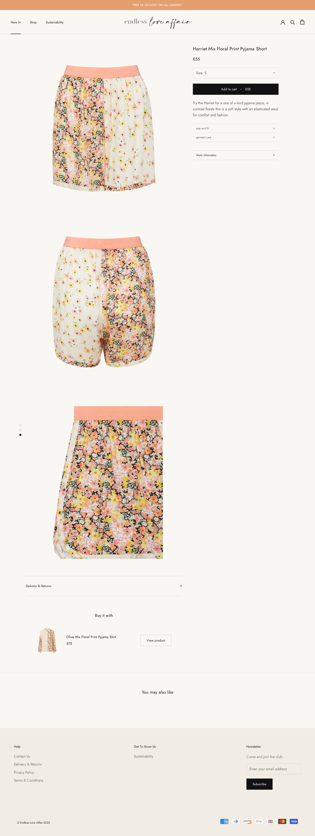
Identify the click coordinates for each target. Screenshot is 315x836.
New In (16, 22)
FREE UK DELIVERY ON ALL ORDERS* (157, 5)
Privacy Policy (24, 772)
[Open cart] (302, 22)
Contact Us (22, 756)
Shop (33, 22)
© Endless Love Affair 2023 (33, 823)
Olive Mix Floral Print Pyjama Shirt (91, 636)
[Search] (292, 22)
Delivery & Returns (38, 586)
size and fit (202, 128)
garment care (203, 137)
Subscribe (259, 784)
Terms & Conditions (28, 780)
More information (206, 155)
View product (156, 640)
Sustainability (55, 22)
